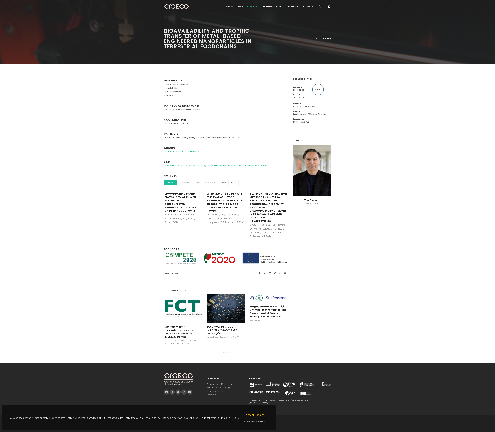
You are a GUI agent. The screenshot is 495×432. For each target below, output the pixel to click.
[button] (223, 352)
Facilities (267, 6)
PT (324, 6)
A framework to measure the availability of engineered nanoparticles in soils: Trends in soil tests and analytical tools (225, 202)
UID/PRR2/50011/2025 (302, 400)
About (229, 6)
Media (223, 182)
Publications (185, 182)
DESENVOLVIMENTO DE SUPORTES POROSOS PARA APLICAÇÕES (180, 330)
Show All (170, 182)
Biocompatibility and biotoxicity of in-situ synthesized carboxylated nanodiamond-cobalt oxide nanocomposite (180, 202)
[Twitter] (178, 392)
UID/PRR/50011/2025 (257, 400)
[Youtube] (189, 392)
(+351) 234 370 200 (215, 391)
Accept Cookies (255, 414)
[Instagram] (184, 392)
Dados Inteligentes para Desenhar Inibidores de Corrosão (264, 330)
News (240, 6)
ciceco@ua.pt (212, 394)
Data (198, 182)
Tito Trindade (312, 200)
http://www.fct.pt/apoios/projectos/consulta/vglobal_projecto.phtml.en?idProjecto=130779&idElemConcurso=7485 (215, 165)
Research (252, 6)
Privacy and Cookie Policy (255, 421)
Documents (210, 182)
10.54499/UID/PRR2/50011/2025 (265, 403)
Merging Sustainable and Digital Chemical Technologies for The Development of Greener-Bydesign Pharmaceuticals (226, 311)
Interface (293, 6)
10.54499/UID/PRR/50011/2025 (280, 400)
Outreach (307, 6)
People (279, 6)
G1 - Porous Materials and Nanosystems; (182, 151)
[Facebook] (172, 392)
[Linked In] (166, 392)
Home (317, 39)
